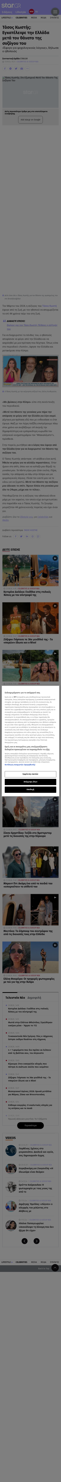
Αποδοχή (30, 790)
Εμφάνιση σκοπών (30, 774)
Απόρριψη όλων (30, 782)
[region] (30, 740)
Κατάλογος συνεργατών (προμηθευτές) (20, 765)
